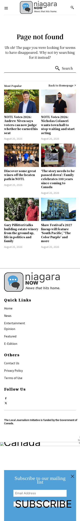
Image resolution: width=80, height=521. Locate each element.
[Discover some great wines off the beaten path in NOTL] (21, 155)
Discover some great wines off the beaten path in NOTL (20, 175)
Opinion (9, 329)
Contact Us (11, 363)
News (7, 316)
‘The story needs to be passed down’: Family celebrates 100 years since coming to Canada (58, 179)
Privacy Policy (13, 370)
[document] (40, 495)
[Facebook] (6, 397)
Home (8, 308)
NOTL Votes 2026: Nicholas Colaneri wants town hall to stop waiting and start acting (58, 125)
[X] (6, 402)
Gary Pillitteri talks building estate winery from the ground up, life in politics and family (21, 233)
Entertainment (14, 323)
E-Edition (10, 344)
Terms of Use (13, 378)
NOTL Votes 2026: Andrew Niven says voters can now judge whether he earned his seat (21, 125)
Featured (10, 336)
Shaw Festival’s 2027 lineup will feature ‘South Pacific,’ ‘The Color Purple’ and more (56, 233)
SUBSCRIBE (41, 504)
